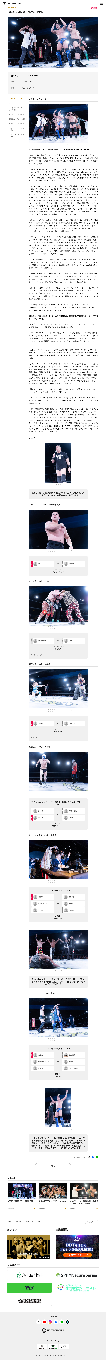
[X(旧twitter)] (38, 1321)
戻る (53, 1166)
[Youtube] (44, 1321)
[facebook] (55, 1321)
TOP (9, 1221)
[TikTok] (67, 1321)
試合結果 (18, 1221)
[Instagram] (50, 1321)
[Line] (61, 1321)
